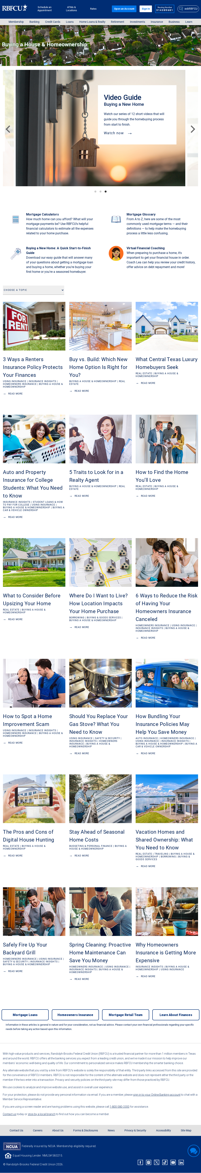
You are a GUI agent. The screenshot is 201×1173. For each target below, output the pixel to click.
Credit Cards (52, 22)
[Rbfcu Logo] (15, 9)
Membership (16, 22)
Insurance (157, 22)
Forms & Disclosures (85, 1130)
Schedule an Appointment (44, 9)
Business (174, 22)
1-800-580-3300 (119, 1106)
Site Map (186, 1130)
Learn (188, 22)
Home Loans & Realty (92, 22)
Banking (34, 22)
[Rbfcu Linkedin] (181, 1162)
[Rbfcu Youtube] (173, 1162)
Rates (93, 8)
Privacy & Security (135, 1130)
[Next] (190, 128)
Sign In (146, 8)
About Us (57, 1130)
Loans (70, 22)
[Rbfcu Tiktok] (165, 1162)
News (111, 1130)
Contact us (9, 1114)
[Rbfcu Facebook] (140, 1162)
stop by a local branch (41, 1114)
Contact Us (16, 1130)
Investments (137, 22)
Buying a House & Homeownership (44, 44)
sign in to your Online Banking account (156, 1094)
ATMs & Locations (71, 9)
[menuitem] (16, 22)
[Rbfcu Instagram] (148, 1162)
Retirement (117, 22)
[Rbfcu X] (157, 1162)
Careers (37, 1130)
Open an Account (124, 8)
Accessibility (163, 1130)
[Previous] (7, 128)
